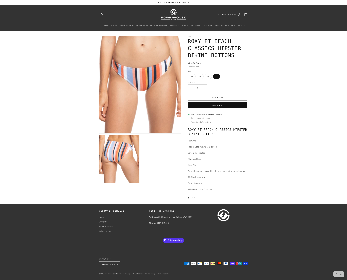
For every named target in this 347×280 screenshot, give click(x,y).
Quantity (191, 82)
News (101, 217)
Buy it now (217, 105)
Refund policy (105, 231)
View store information (201, 122)
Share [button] (192, 197)
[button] (102, 15)
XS (193, 77)
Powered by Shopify (123, 274)
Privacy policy (150, 274)
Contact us (103, 222)
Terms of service (106, 226)
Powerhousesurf (110, 274)
